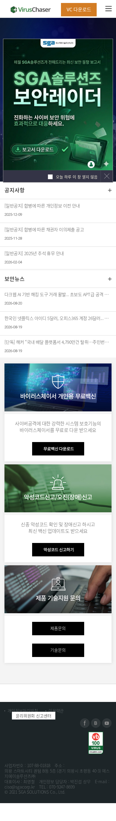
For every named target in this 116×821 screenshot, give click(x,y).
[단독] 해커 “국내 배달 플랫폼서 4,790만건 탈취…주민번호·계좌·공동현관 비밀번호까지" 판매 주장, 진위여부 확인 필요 (58, 342)
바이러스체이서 (30, 9)
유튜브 (107, 723)
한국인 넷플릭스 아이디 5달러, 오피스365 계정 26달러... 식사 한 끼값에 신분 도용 (58, 318)
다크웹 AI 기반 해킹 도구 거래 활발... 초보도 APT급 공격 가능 (58, 294)
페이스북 (85, 723)
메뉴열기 (108, 8)
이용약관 (56, 711)
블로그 (96, 723)
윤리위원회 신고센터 (33, 716)
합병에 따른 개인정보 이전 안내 (42, 205)
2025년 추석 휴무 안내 (34, 253)
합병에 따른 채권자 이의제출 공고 (44, 229)
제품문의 (58, 628)
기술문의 (58, 650)
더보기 (110, 190)
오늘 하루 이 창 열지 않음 (76, 177)
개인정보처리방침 (22, 711)
